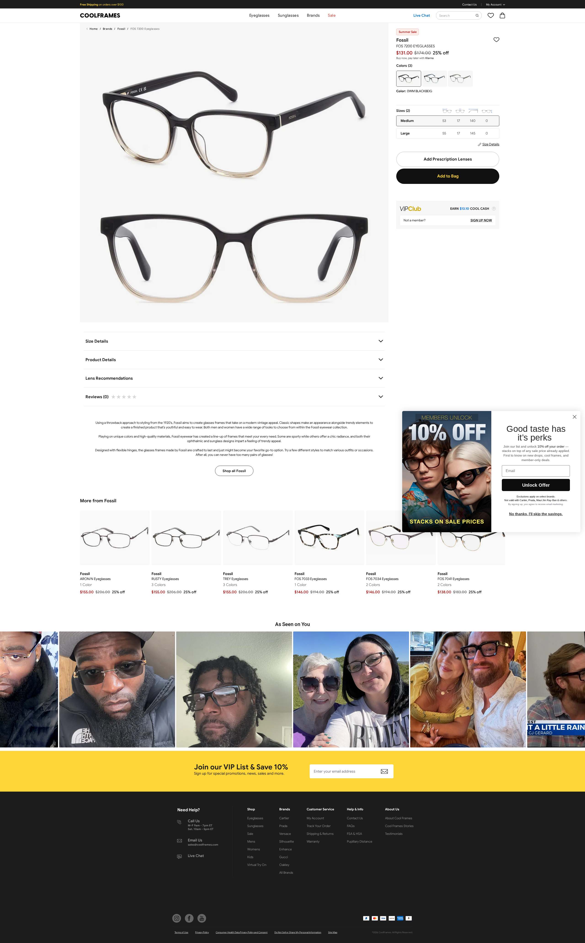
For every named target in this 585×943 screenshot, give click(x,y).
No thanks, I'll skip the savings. (536, 514)
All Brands (286, 872)
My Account (493, 4)
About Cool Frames (398, 818)
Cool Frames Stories (399, 826)
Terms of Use (181, 932)
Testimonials (394, 834)
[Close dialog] (575, 417)
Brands (313, 15)
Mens (251, 841)
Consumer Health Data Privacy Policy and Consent (242, 932)
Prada (283, 826)
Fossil (121, 28)
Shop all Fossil (234, 471)
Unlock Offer (536, 485)
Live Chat (421, 15)
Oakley (284, 865)
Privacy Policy (202, 932)
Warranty (313, 841)
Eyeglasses (259, 15)
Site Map (332, 932)
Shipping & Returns (320, 834)
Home (94, 28)
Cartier (284, 818)
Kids (250, 857)
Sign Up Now (481, 220)
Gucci (283, 857)
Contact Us (469, 4)
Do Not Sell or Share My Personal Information (297, 932)
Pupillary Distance (359, 841)
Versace (285, 834)
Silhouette (286, 841)
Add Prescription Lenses (448, 159)
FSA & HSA (354, 834)
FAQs (351, 826)
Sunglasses (288, 15)
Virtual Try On (256, 865)
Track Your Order (319, 826)
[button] (117, 689)
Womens (253, 849)
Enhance (285, 849)
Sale (332, 15)
